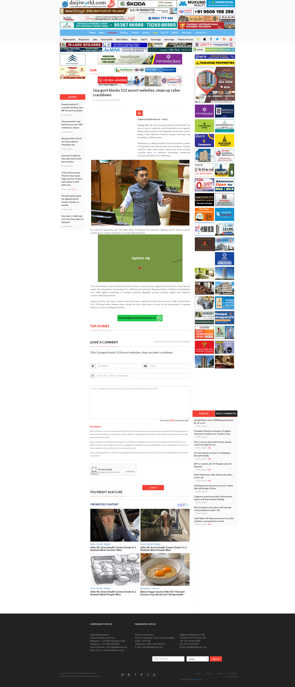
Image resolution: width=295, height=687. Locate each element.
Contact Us (200, 32)
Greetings (156, 39)
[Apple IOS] (204, 39)
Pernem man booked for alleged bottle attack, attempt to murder (71, 200)
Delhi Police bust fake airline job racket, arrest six (213, 476)
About (208, 673)
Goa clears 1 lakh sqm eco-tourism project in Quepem (72, 219)
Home (198, 673)
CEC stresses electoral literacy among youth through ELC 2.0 (212, 443)
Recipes (124, 32)
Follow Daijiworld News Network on (137, 318)
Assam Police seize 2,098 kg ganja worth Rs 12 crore (213, 421)
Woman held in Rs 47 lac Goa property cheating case (71, 141)
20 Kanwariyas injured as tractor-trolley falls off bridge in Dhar (213, 487)
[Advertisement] (114, 138)
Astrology (169, 39)
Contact (220, 673)
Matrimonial (69, 39)
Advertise (186, 32)
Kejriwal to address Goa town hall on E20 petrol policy (71, 158)
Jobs (95, 39)
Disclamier (232, 673)
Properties (84, 39)
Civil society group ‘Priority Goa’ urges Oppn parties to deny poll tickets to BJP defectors (71, 178)
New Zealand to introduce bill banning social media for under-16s (212, 508)
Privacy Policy (231, 676)
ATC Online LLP (196, 679)
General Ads (107, 39)
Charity (135, 32)
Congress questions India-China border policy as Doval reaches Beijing (213, 498)
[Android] (198, 39)
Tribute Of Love (185, 39)
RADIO (175, 32)
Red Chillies (122, 39)
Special (145, 32)
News (101, 32)
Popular (203, 413)
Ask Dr (144, 39)
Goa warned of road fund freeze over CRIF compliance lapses (72, 124)
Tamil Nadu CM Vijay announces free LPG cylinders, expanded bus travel (214, 519)
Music (134, 39)
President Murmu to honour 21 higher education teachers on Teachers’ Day (212, 432)
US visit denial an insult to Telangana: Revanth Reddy (212, 454)
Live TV (164, 32)
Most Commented (226, 413)
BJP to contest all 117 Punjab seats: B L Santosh (213, 465)
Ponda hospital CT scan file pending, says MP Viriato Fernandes (72, 107)
